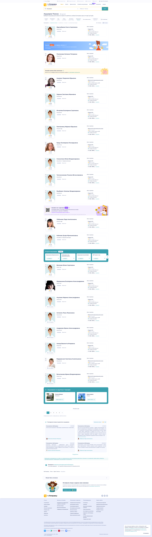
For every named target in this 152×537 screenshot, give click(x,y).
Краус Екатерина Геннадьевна (67, 143)
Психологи (98, 4)
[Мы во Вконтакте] (105, 496)
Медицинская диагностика (101, 504)
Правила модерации (74, 513)
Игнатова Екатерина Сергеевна (67, 110)
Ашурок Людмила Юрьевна (66, 78)
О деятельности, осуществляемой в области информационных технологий (58, 528)
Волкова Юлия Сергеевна (66, 265)
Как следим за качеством (88, 511)
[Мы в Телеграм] (102, 496)
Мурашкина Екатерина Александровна (70, 281)
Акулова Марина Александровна (68, 297)
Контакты (46, 515)
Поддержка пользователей (62, 509)
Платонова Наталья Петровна (67, 54)
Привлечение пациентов (75, 502)
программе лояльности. (94, 486)
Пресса (45, 511)
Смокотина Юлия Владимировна (68, 159)
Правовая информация (103, 534)
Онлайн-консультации (83, 4)
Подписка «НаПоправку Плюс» (88, 513)
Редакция (46, 513)
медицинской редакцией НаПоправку (63, 464)
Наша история (47, 504)
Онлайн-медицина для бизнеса (88, 517)
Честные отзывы (60, 505)
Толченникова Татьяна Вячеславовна (70, 175)
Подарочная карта (87, 519)
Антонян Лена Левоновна (65, 313)
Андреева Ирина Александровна (68, 328)
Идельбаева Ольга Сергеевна (67, 27)
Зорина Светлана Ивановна (66, 94)
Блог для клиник (73, 509)
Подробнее (75, 454)
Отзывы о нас (46, 509)
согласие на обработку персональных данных (135, 528)
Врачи (62, 4)
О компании (46, 502)
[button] (61, 8)
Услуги (66, 4)
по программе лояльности (74, 72)
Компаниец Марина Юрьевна (67, 126)
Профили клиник (99, 509)
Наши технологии (86, 509)
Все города (98, 511)
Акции (104, 4)
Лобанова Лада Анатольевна (67, 219)
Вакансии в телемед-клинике (87, 507)
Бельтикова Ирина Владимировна (68, 374)
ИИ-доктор (91, 4)
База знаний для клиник (75, 515)
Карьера (45, 506)
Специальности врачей (101, 502)
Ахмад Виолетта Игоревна (66, 343)
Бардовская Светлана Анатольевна (69, 359)
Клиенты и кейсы (73, 511)
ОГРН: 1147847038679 (48, 535)
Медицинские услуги (100, 506)
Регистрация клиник (74, 504)
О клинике (85, 502)
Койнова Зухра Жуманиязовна (67, 235)
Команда (85, 504)
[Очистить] (77, 9)
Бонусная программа (61, 507)
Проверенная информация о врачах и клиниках (62, 503)
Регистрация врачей (74, 506)
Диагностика (73, 4)
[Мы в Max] (107, 496)
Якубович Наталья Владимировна (68, 191)
